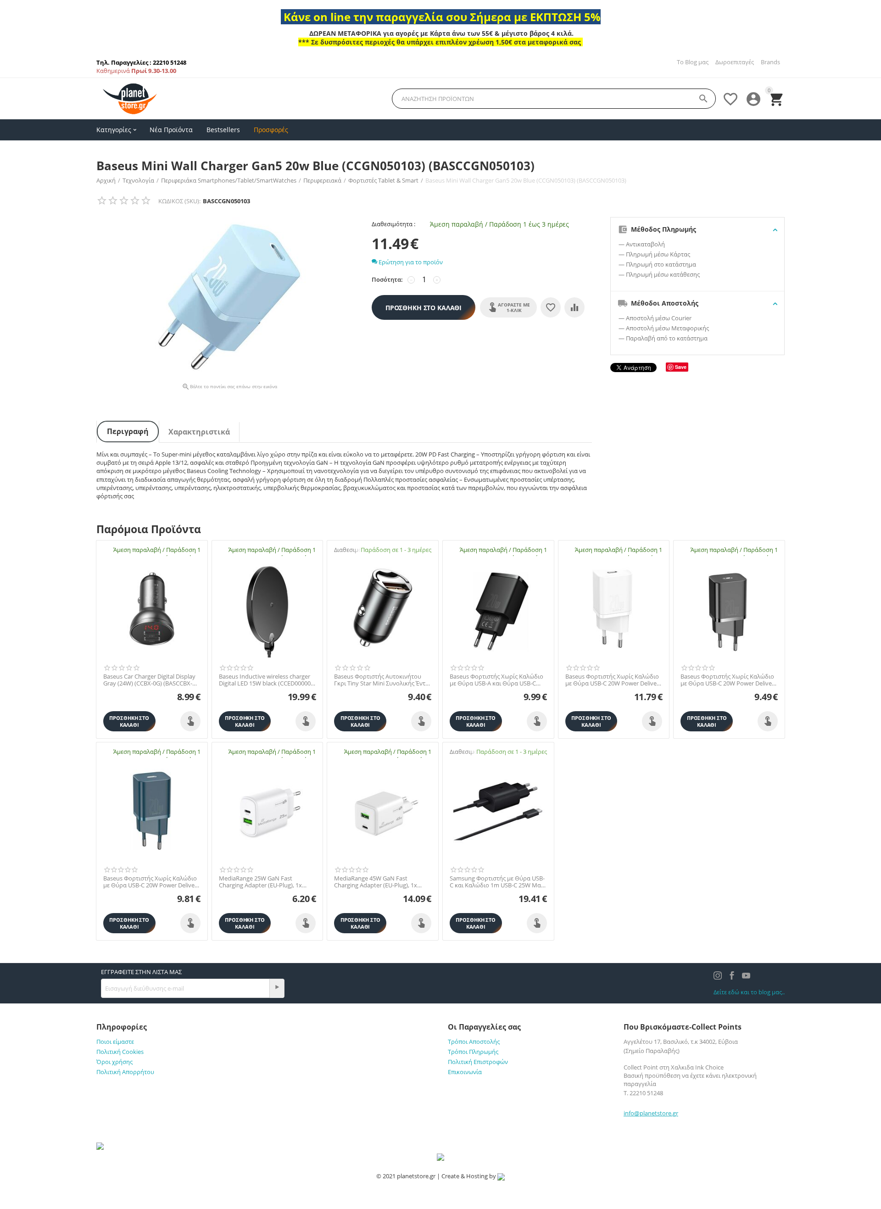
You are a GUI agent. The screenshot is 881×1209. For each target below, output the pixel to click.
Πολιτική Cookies (120, 1051)
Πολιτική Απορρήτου (125, 1072)
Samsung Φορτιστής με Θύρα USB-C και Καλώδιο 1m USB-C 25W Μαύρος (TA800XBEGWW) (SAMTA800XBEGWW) (498, 882)
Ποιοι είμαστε (115, 1041)
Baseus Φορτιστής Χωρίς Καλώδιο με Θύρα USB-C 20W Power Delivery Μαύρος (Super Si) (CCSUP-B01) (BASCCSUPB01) (728, 680)
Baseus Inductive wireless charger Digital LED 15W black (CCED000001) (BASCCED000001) (267, 680)
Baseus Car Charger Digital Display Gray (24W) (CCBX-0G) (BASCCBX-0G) (149, 680)
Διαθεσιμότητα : (393, 224)
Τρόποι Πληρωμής (473, 1051)
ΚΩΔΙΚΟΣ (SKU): (179, 201)
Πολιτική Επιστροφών (478, 1062)
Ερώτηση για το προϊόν (410, 262)
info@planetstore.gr (651, 1113)
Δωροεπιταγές (734, 62)
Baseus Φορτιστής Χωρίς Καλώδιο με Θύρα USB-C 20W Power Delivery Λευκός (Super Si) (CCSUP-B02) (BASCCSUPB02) (613, 680)
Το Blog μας (692, 62)
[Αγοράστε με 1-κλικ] (190, 721)
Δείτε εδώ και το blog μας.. (749, 992)
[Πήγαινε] (276, 988)
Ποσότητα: (387, 279)
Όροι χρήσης (114, 1062)
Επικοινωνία (465, 1072)
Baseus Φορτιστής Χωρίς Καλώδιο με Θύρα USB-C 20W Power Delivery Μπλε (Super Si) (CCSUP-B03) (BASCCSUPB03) (151, 882)
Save (680, 366)
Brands (770, 62)
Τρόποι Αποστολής (474, 1041)
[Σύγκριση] (574, 307)
